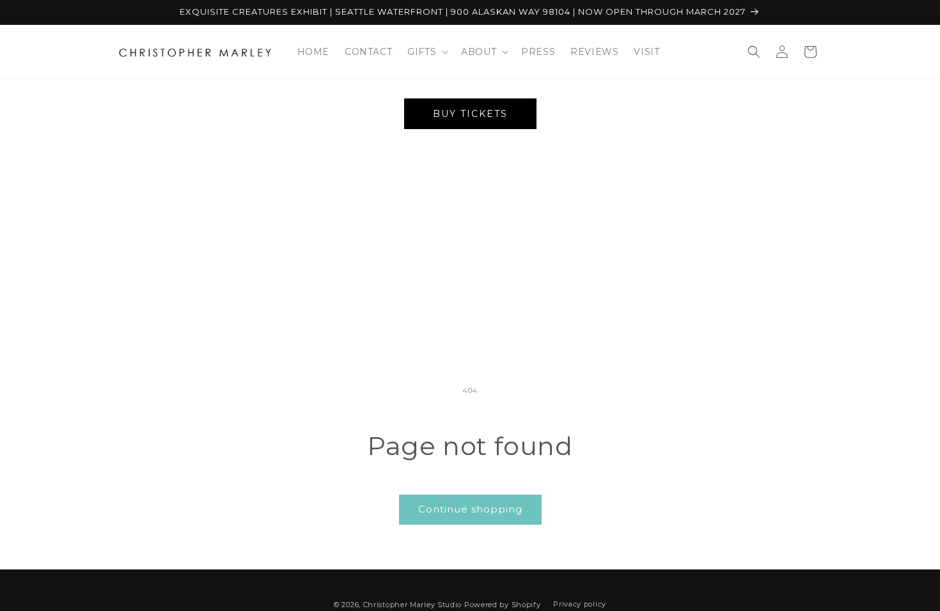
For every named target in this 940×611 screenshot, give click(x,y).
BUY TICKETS (470, 114)
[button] (426, 51)
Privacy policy (579, 603)
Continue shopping (470, 509)
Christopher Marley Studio (412, 604)
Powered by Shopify (502, 604)
